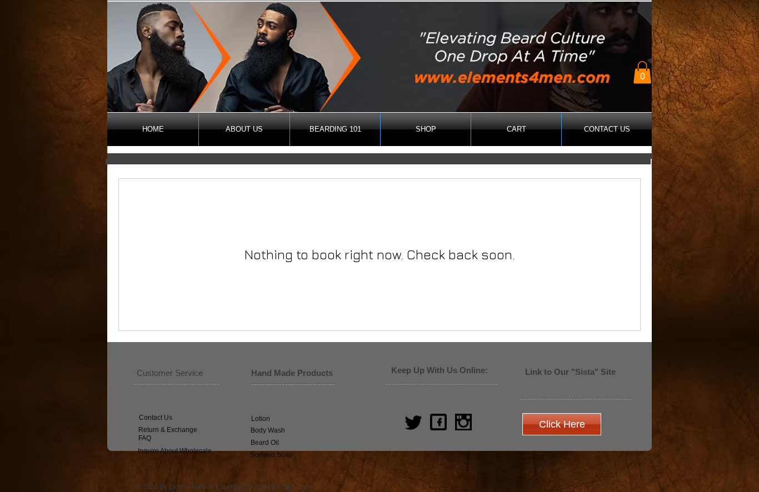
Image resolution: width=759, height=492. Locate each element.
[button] (642, 72)
